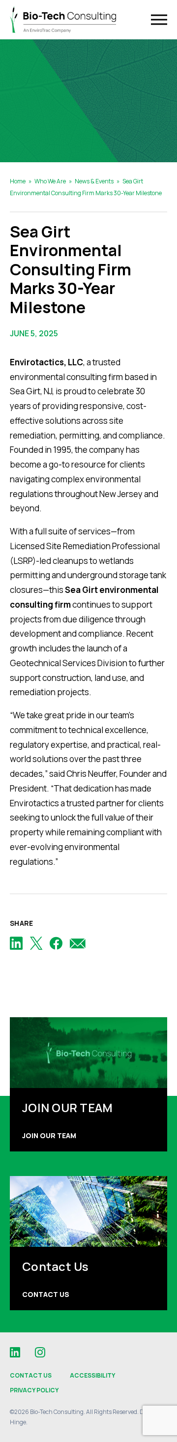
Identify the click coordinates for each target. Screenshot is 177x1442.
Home (18, 181)
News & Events (94, 181)
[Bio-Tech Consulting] (63, 19)
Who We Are (50, 181)
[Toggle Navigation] (159, 20)
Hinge (18, 1422)
